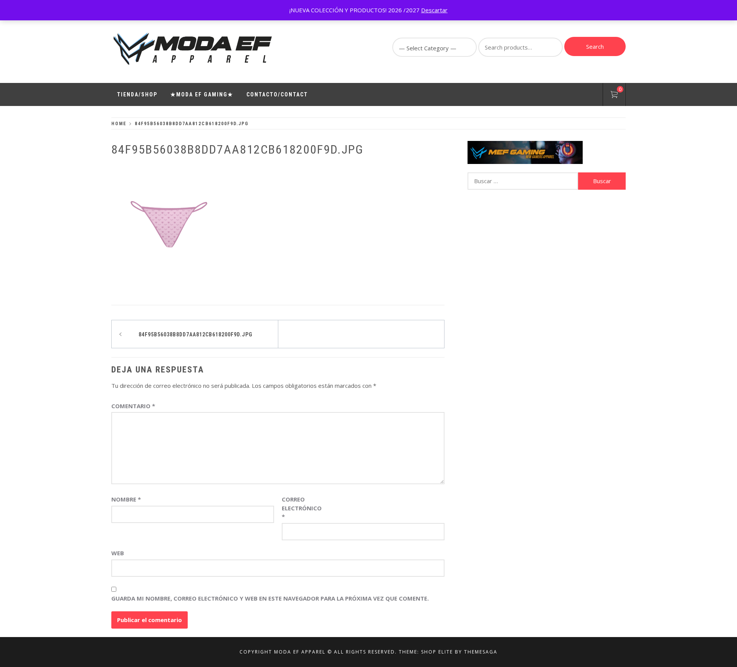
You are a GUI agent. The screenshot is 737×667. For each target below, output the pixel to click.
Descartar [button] (434, 10)
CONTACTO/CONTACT (277, 94)
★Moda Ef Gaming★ (201, 94)
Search (595, 46)
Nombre (126, 499)
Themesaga (480, 652)
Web (117, 553)
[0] (614, 95)
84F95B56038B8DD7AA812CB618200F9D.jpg (196, 334)
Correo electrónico (301, 507)
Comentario (133, 406)
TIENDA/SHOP (137, 94)
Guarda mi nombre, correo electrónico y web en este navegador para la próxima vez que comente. (270, 598)
